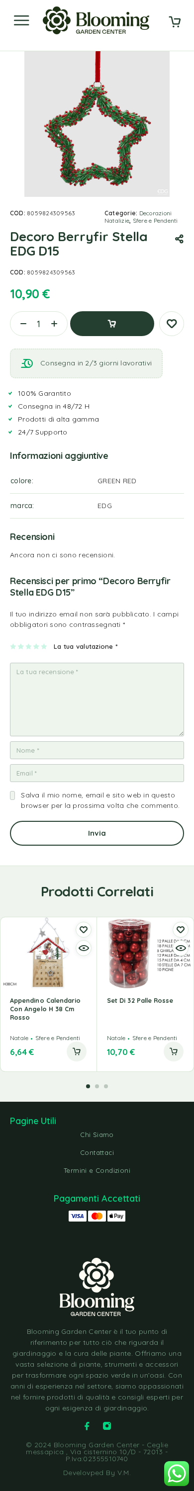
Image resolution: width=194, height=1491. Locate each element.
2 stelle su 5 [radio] (21, 646)
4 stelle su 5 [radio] (36, 646)
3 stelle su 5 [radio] (29, 646)
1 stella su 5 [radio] (13, 646)
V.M (123, 1472)
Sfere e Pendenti (155, 220)
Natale (19, 1038)
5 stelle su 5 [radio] (44, 646)
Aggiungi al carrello (112, 323)
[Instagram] (107, 1426)
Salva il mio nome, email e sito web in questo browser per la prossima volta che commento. (100, 800)
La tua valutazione (85, 646)
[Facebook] (87, 1426)
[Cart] (175, 22)
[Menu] (21, 20)
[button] (77, 1051)
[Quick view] (84, 948)
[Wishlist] (171, 323)
